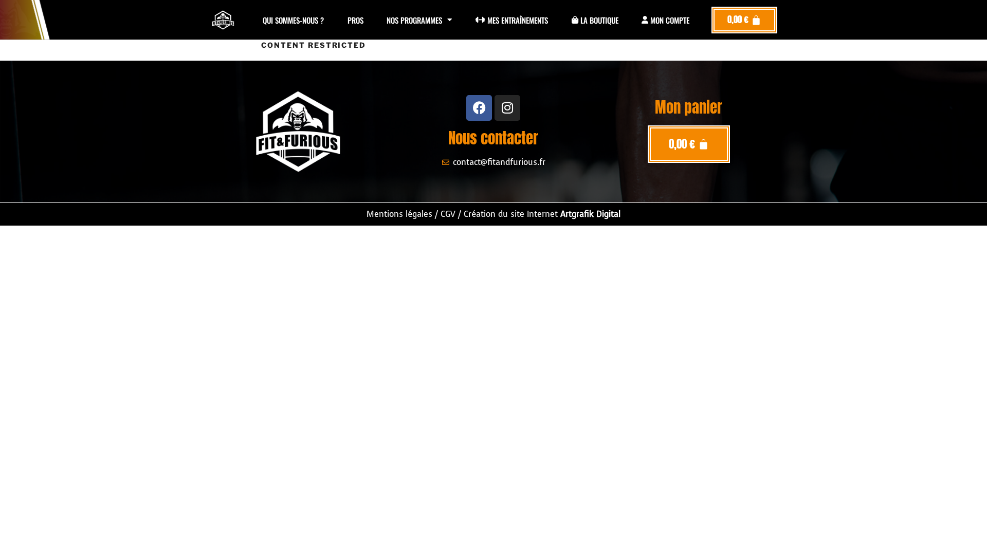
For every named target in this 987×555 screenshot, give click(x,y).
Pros (355, 20)
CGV (448, 214)
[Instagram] (507, 108)
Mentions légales (399, 214)
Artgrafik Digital (590, 214)
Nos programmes (414, 20)
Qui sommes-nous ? (293, 20)
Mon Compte (668, 20)
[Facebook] (479, 108)
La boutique (598, 20)
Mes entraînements (516, 20)
